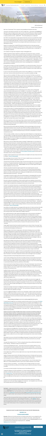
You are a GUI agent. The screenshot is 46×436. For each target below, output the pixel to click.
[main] (23, 15)
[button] (44, 5)
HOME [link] (22, 5)
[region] (23, 2)
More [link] (40, 5)
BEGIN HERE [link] (34, 5)
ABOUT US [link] (27, 5)
